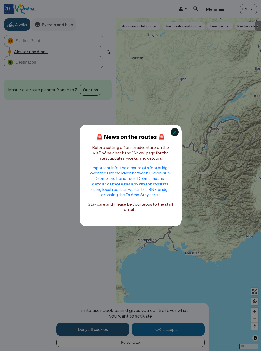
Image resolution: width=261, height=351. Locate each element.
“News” (138, 152)
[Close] (175, 132)
